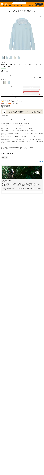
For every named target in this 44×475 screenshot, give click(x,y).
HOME (14, 10)
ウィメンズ (17, 10)
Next (42, 1)
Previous (1, 1)
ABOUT (35, 6)
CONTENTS (30, 6)
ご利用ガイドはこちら (4, 107)
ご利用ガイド (41, 6)
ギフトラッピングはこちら (5, 105)
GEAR (18, 6)
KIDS (14, 6)
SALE (26, 6)
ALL (3, 6)
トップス (21, 10)
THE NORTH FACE (4, 62)
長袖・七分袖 (29, 10)
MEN (6, 6)
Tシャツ (24, 10)
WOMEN (10, 6)
